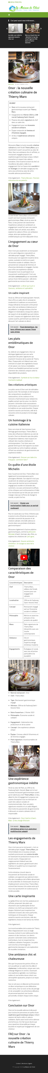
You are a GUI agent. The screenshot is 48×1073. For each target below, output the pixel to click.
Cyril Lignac (30, 536)
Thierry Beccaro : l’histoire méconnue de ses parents (23, 179)
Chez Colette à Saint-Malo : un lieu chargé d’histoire (22, 819)
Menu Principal (16, 2)
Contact (18, 1063)
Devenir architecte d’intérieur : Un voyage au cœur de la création (21, 543)
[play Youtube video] (24, 557)
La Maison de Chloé (29, 1067)
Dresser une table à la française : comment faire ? (22, 458)
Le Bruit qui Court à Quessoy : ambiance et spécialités (21, 287)
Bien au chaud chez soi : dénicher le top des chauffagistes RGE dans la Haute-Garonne (32, 39)
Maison (11, 84)
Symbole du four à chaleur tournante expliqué (23, 378)
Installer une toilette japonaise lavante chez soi (15, 37)
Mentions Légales (27, 1063)
